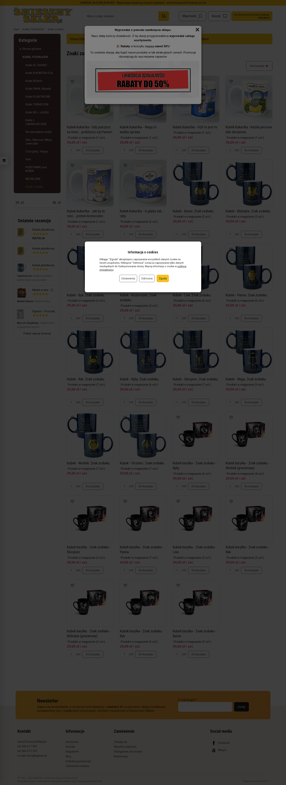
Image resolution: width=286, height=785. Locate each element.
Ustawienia (128, 278)
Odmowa (147, 278)
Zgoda (163, 278)
